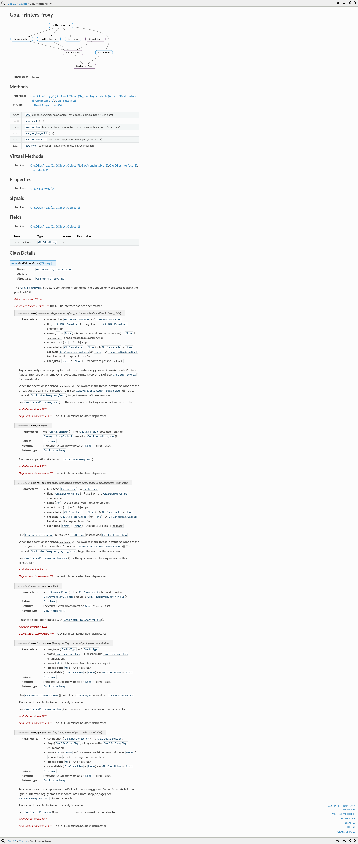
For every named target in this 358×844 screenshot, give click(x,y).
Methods (349, 809)
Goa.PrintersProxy (341, 805)
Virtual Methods (343, 813)
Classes (23, 3)
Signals (350, 822)
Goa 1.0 (12, 3)
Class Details (346, 831)
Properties (348, 818)
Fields (351, 827)
